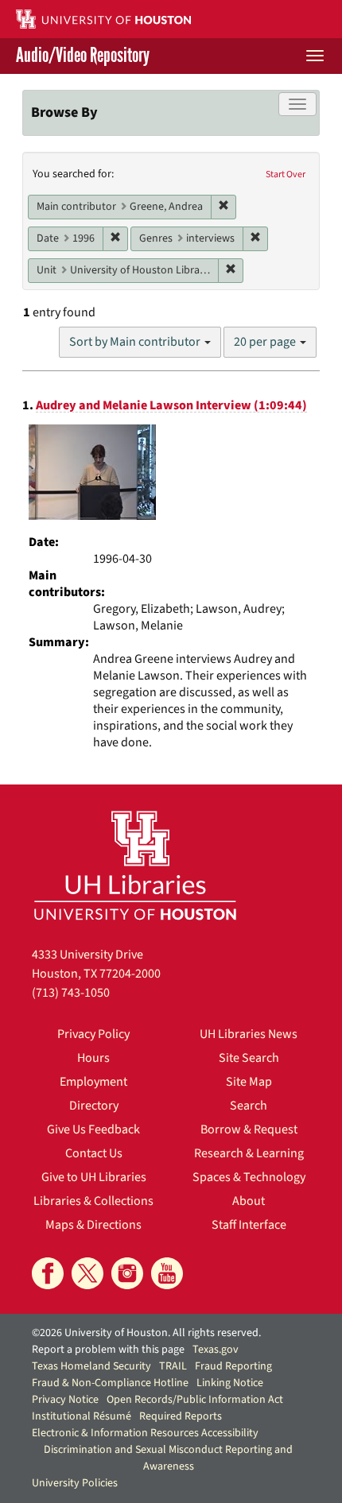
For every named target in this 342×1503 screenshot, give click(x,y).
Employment (93, 1081)
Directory (94, 1105)
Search (248, 1105)
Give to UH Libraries (93, 1177)
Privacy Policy (93, 1034)
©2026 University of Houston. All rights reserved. (146, 1333)
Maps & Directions (93, 1225)
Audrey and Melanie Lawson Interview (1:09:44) (171, 405)
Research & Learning (249, 1153)
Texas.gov (215, 1350)
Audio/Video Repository (83, 56)
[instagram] (127, 1273)
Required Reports (180, 1416)
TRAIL (173, 1366)
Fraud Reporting (233, 1366)
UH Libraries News (248, 1034)
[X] (87, 1273)
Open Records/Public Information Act (195, 1400)
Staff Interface (249, 1225)
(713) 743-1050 (71, 992)
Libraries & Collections (93, 1201)
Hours (93, 1058)
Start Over (285, 174)
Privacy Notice (65, 1400)
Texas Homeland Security (91, 1366)
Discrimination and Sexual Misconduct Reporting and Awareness (168, 1458)
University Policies (75, 1483)
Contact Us (93, 1153)
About (248, 1201)
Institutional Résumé (81, 1416)
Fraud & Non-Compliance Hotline (110, 1383)
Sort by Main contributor (136, 342)
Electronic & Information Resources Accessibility (145, 1433)
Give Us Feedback (93, 1129)
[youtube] (167, 1273)
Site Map (249, 1081)
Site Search (249, 1058)
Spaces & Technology (248, 1177)
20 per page (266, 342)
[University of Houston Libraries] (135, 865)
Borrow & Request (248, 1129)
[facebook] (48, 1273)
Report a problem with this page (108, 1350)
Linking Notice (229, 1383)
